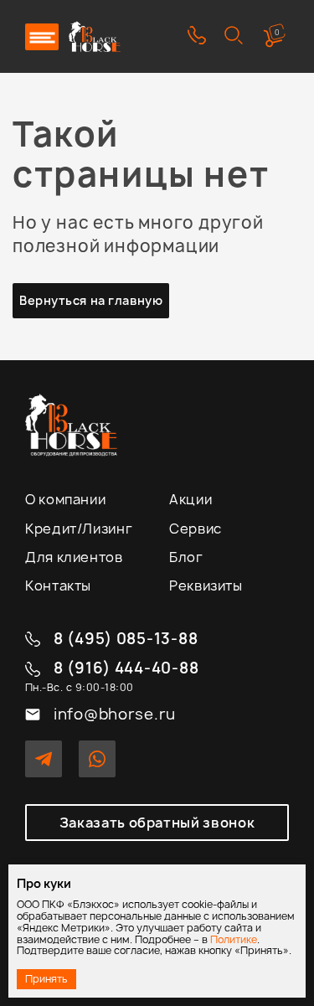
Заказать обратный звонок (157, 822)
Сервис (195, 528)
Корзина (277, 32)
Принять (46, 979)
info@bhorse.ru (115, 715)
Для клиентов (74, 557)
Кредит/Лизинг (78, 528)
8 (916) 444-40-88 (126, 669)
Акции (190, 499)
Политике (233, 939)
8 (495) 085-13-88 (126, 639)
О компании (65, 499)
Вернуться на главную (90, 300)
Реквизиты (206, 585)
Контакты (58, 585)
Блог (186, 557)
